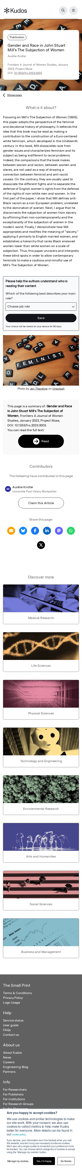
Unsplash (58, 388)
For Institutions (14, 1099)
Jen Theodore (39, 388)
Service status (13, 1020)
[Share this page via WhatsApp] (71, 530)
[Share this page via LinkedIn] (47, 530)
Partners (9, 1072)
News (7, 1057)
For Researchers (15, 1089)
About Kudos (12, 1053)
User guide (11, 1025)
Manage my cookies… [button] (19, 1161)
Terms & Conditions (17, 993)
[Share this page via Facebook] (35, 530)
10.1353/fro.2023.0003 (28, 73)
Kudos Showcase (15, 1109)
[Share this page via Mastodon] (59, 530)
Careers (9, 1062)
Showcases (14, 95)
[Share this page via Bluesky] (23, 530)
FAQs (7, 1030)
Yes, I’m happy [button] (44, 1161)
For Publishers (13, 1094)
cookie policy (18, 1134)
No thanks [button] (66, 1161)
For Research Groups (18, 1104)
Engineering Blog (15, 1067)
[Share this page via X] (41, 545)
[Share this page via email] (11, 530)
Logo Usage (11, 1002)
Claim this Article (41, 503)
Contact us (11, 1035)
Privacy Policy (13, 998)
